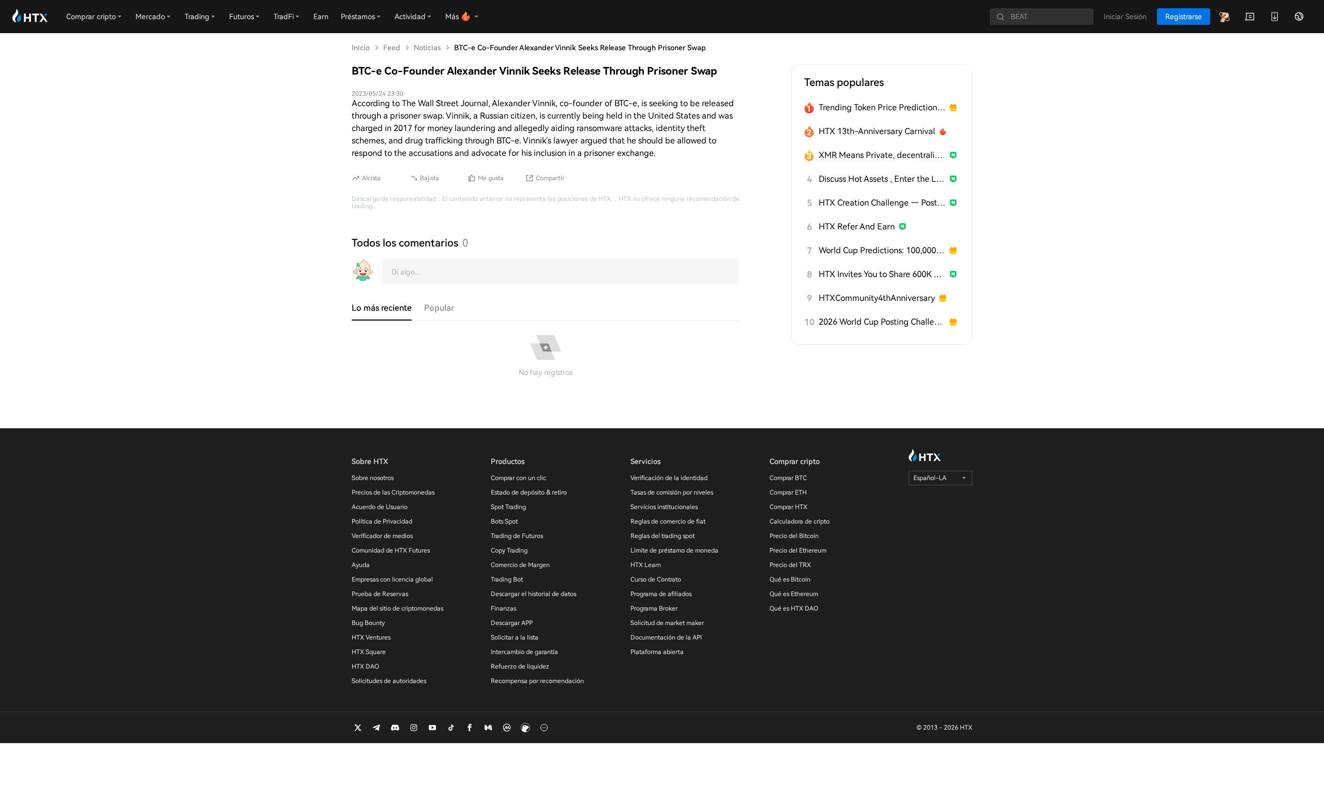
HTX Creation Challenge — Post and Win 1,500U (882, 203)
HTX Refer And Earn (857, 226)
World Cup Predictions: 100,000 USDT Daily (882, 250)
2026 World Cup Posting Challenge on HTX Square (882, 322)
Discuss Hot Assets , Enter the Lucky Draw (882, 179)
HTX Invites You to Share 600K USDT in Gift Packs (882, 274)
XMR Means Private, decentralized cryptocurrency (882, 155)
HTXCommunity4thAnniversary (877, 298)
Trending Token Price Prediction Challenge (882, 107)
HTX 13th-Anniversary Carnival (877, 131)
